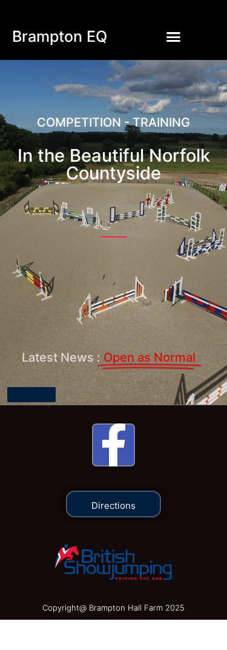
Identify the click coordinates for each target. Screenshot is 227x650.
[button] (173, 36)
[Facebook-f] (113, 444)
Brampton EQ (59, 36)
